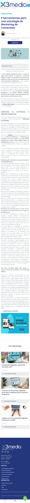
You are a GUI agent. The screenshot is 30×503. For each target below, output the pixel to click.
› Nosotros (3, 485)
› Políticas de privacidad (6, 483)
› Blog (2, 487)
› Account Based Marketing (7, 472)
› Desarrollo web (5, 476)
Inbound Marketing (8, 104)
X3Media (10, 135)
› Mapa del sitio (4, 478)
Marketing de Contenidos (11, 311)
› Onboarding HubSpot (6, 474)
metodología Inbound (6, 66)
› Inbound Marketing (6, 470)
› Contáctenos (4, 489)
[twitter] (15, 501)
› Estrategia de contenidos (7, 468)
